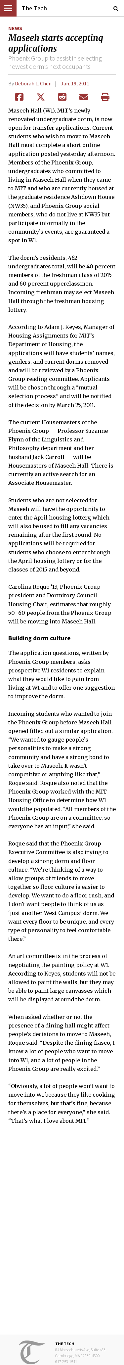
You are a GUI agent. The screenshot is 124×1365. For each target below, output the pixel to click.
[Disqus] (62, 1234)
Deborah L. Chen (33, 83)
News (15, 28)
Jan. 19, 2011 (75, 83)
